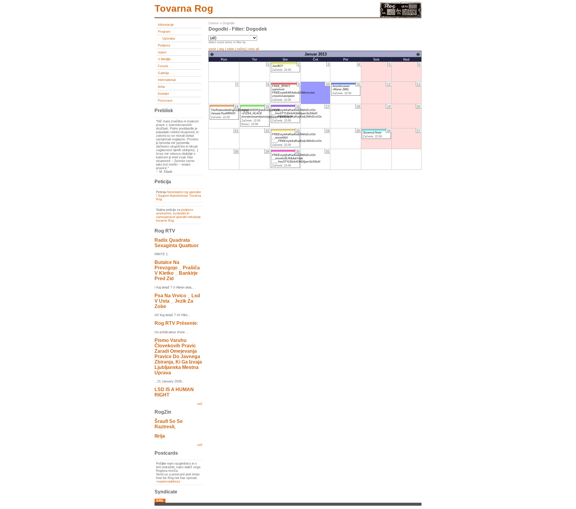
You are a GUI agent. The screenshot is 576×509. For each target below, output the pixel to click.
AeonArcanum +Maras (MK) (341, 88)
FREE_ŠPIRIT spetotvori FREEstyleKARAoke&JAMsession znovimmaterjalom (293, 91)
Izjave (162, 52)
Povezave (165, 100)
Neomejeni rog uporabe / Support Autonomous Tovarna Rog (178, 195)
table (230, 49)
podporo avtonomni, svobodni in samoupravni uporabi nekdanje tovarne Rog (178, 215)
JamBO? (277, 65)
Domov (213, 23)
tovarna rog (183, 8)
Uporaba (168, 38)
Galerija (163, 73)
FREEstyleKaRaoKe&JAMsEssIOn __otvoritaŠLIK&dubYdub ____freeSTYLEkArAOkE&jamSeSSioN (296, 158)
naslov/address (169, 481)
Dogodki (229, 23)
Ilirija (159, 436)
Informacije (166, 24)
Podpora (164, 45)
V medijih (164, 59)
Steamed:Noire (372, 132)
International (167, 80)
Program (164, 31)
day (221, 49)
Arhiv (161, 86)
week (212, 49)
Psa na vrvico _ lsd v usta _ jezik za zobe (177, 301)
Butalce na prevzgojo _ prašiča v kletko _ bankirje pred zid (177, 270)
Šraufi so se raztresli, (168, 424)
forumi (163, 66)
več (199, 404)
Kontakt (163, 93)
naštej (241, 49)
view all (253, 49)
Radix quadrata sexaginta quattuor (176, 243)
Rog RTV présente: (176, 323)
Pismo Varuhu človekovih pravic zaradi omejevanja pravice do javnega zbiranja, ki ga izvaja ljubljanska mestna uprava (178, 356)
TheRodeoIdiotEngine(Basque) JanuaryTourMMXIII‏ (230, 112)
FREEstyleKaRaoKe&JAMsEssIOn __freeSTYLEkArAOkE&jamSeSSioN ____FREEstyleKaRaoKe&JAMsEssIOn (297, 113)
